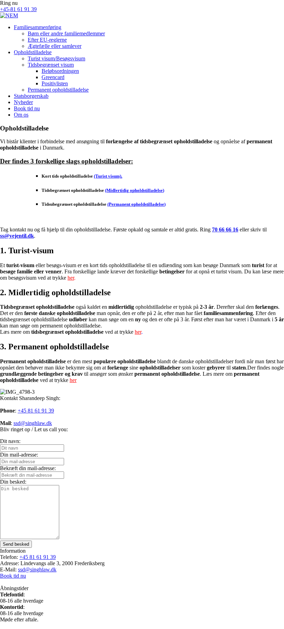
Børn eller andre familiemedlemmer (66, 33)
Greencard (53, 77)
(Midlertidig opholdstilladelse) (134, 190)
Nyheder (23, 102)
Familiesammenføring (37, 27)
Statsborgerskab (31, 96)
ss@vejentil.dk (17, 236)
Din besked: (13, 482)
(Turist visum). (108, 176)
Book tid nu (27, 108)
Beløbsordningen (60, 71)
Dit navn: (10, 441)
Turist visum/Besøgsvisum (56, 58)
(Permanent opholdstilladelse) (136, 204)
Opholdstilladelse (33, 52)
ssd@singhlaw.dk (33, 423)
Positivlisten (55, 83)
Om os (21, 115)
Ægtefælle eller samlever (54, 46)
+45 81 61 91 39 (36, 411)
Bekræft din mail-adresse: (28, 468)
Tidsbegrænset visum (51, 65)
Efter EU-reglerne (47, 40)
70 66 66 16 (225, 229)
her (71, 278)
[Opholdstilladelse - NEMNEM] (9, 15)
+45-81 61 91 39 (18, 9)
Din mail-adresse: (19, 455)
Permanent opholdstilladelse (58, 90)
